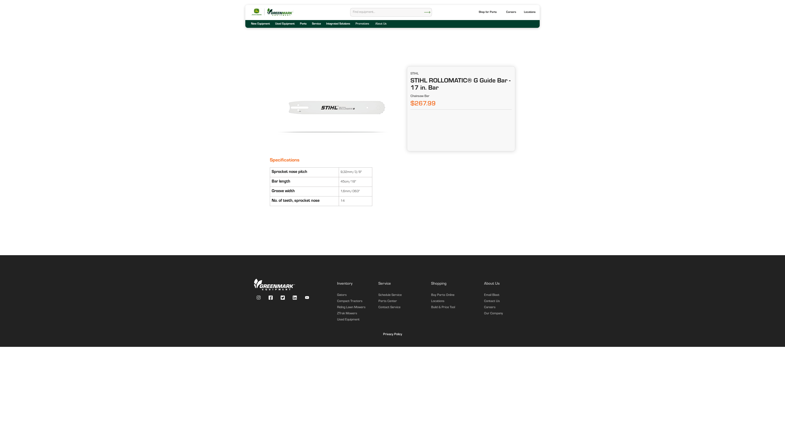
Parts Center (387, 301)
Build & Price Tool (443, 307)
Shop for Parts (488, 12)
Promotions (362, 24)
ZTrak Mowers (347, 313)
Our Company (493, 313)
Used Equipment (348, 319)
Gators (342, 295)
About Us (380, 24)
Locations (437, 301)
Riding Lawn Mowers (351, 307)
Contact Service (389, 307)
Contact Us (492, 301)
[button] (529, 12)
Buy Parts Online (442, 295)
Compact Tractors (349, 301)
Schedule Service (390, 295)
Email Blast (491, 295)
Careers (511, 12)
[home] (280, 12)
